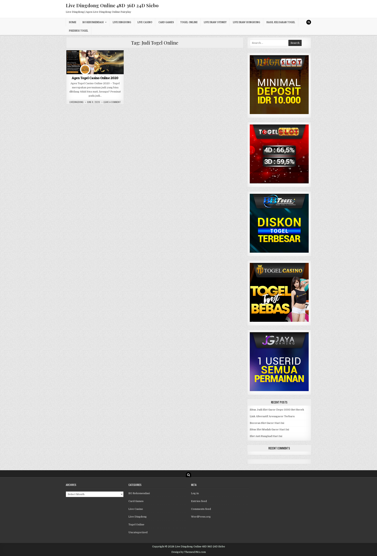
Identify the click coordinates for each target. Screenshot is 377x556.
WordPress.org (201, 516)
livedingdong (76, 102)
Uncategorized (137, 532)
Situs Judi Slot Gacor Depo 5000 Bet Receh (277, 409)
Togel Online (189, 22)
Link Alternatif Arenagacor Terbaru (272, 416)
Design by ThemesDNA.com (188, 552)
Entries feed (199, 501)
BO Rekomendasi (93, 22)
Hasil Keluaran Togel (280, 22)
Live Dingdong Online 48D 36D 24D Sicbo (112, 5)
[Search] (308, 22)
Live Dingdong (122, 22)
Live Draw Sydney (215, 22)
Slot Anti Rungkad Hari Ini (266, 436)
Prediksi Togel (78, 30)
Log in (195, 493)
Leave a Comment (112, 102)
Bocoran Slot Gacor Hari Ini (267, 423)
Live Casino (144, 22)
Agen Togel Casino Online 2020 (95, 78)
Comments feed (201, 509)
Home (72, 22)
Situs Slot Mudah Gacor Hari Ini (269, 429)
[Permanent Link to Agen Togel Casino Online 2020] (95, 62)
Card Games (166, 22)
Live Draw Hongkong (246, 22)
